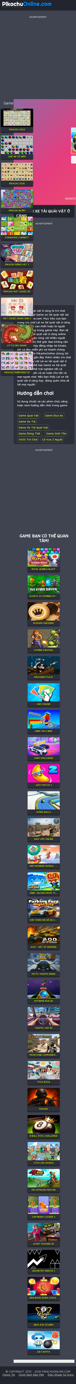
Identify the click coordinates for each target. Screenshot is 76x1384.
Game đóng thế (29, 433)
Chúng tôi (8, 1374)
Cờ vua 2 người (52, 439)
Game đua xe (54, 415)
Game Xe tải (27, 421)
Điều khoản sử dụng (61, 1374)
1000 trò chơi (28, 439)
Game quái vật (29, 415)
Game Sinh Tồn (56, 433)
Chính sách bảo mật (31, 1374)
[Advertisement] (38, 57)
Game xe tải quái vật (33, 427)
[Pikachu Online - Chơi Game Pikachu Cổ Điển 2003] (27, 7)
